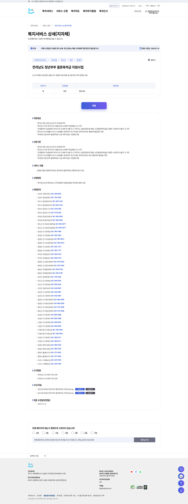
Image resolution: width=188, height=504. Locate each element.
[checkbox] (149, 60)
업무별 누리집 (34, 456)
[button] (114, 6)
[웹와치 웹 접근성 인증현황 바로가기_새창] (133, 488)
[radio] (33, 433)
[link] (63, 471)
